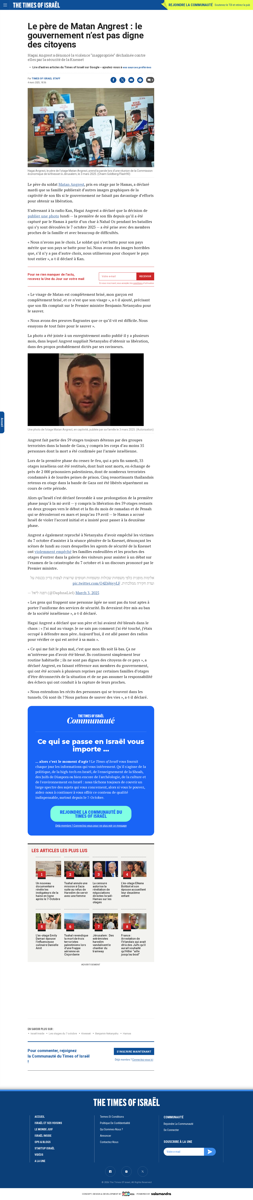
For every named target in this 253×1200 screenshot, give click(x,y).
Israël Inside (37, 1033)
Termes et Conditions (112, 1116)
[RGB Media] (129, 1194)
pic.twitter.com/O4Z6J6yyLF (96, 583)
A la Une (40, 1161)
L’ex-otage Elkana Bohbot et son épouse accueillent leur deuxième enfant (133, 889)
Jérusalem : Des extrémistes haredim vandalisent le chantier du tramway (103, 943)
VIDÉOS (39, 1154)
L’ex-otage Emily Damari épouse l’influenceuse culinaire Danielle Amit (47, 942)
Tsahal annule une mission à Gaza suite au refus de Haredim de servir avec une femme (76, 889)
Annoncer (105, 1135)
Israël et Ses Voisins (48, 1123)
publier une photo (43, 215)
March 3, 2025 (87, 592)
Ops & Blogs (43, 1142)
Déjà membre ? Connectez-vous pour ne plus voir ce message (91, 825)
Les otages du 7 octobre (63, 1033)
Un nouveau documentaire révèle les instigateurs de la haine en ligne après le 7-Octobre (48, 891)
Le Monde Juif (44, 1129)
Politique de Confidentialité (115, 1123)
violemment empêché (53, 551)
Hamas (127, 1033)
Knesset (86, 1033)
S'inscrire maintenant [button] (134, 1051)
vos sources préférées (137, 67)
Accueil (40, 1116)
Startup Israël (45, 1148)
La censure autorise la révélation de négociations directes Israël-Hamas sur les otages (103, 893)
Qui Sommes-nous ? (111, 1129)
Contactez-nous (109, 1142)
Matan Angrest (71, 184)
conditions (138, 283)
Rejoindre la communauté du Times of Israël (91, 814)
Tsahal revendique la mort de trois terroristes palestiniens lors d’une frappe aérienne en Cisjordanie (76, 945)
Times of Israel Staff (46, 78)
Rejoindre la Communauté (191, 5)
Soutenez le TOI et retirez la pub (232, 5)
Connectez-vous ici (142, 1059)
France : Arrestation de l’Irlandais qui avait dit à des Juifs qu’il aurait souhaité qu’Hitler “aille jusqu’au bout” (133, 945)
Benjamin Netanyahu (106, 1033)
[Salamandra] (161, 1193)
